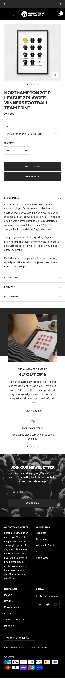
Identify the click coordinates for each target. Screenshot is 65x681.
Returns (8, 601)
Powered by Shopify (38, 647)
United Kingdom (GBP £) (17, 638)
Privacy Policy (11, 607)
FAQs (39, 551)
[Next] (59, 85)
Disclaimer (11, 297)
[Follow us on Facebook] (40, 604)
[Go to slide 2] (31, 84)
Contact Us (42, 557)
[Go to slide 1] (27, 84)
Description (11, 198)
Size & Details (12, 278)
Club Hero (41, 539)
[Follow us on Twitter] (48, 604)
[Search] (12, 14)
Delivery (9, 287)
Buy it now (32, 176)
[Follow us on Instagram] (55, 604)
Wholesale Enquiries (46, 545)
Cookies (8, 613)
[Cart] (59, 14)
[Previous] (5, 85)
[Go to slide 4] (37, 84)
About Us (41, 533)
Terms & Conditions (14, 619)
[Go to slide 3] (34, 84)
